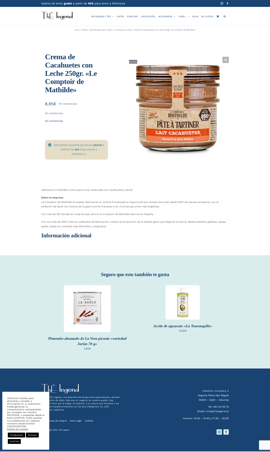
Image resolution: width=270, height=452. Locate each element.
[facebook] (226, 432)
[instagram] (219, 432)
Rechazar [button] (32, 435)
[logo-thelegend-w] (60, 385)
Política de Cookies (17, 429)
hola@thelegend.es (217, 411)
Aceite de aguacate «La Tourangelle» (182, 326)
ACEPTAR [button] (14, 441)
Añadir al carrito (87, 306)
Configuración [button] (16, 435)
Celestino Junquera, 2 (215, 390)
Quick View (87, 312)
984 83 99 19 (221, 406)
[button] (225, 16)
